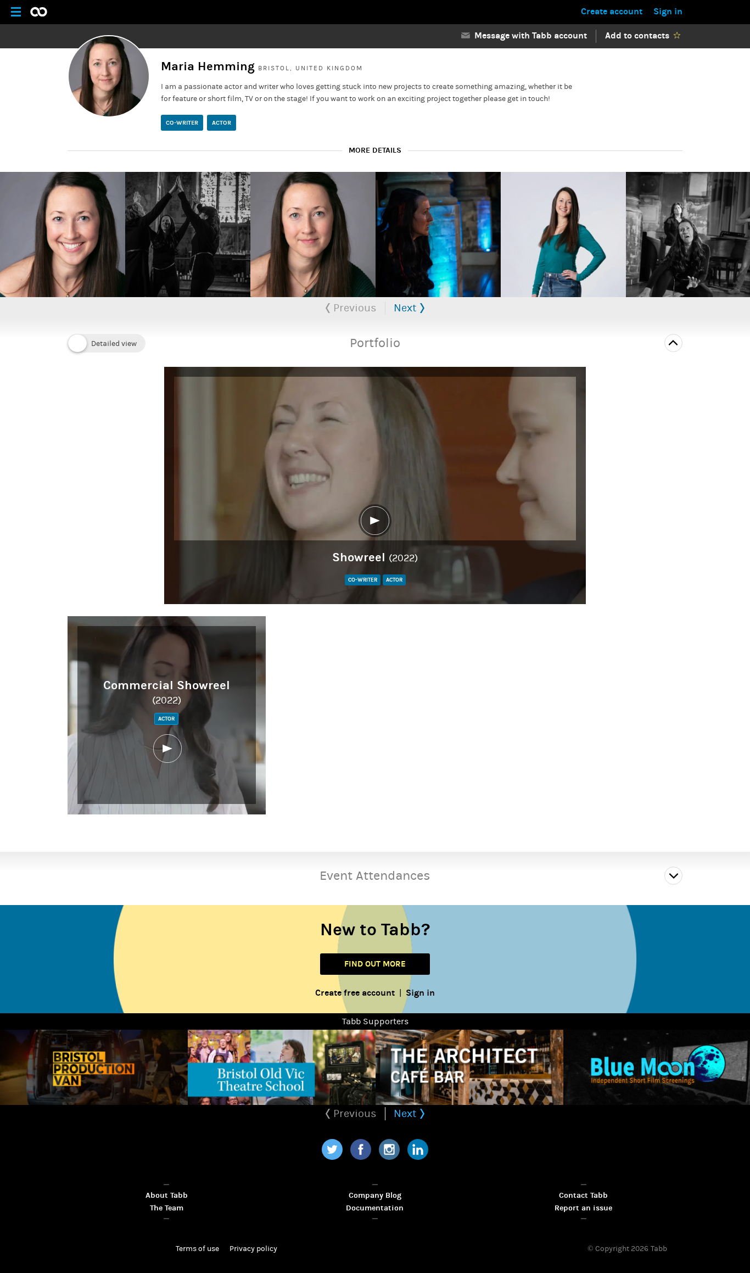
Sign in (667, 11)
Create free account (355, 992)
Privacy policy (253, 1248)
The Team (166, 1208)
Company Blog (375, 1195)
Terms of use (197, 1248)
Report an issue (583, 1208)
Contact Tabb (583, 1195)
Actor (221, 122)
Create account (611, 11)
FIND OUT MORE (375, 964)
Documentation (375, 1208)
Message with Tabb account (528, 35)
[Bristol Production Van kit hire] (94, 1067)
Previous (354, 308)
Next (406, 308)
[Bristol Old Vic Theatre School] (282, 1067)
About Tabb (166, 1195)
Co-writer (182, 122)
